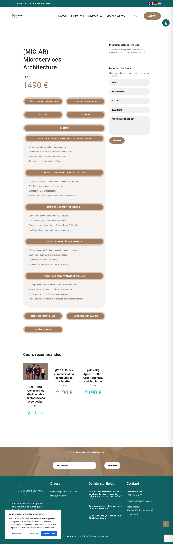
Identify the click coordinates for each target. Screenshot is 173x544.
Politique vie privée (59, 496)
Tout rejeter (33, 534)
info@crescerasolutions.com (139, 501)
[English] (149, 3)
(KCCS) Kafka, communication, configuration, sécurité (64, 376)
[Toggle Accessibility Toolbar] (166, 23)
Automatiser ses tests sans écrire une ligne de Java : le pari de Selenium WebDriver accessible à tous (105, 495)
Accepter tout (49, 534)
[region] (33, 524)
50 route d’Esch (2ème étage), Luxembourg (140, 512)
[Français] (152, 3)
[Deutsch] (156, 3)
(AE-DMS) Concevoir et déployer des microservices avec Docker (35, 394)
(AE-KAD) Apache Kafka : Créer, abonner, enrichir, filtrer (93, 376)
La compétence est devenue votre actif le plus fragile (105, 507)
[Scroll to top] (166, 524)
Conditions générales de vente (63, 491)
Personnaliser (16, 534)
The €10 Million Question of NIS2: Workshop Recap (105, 517)
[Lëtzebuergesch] (159, 3)
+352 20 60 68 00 (134, 495)
